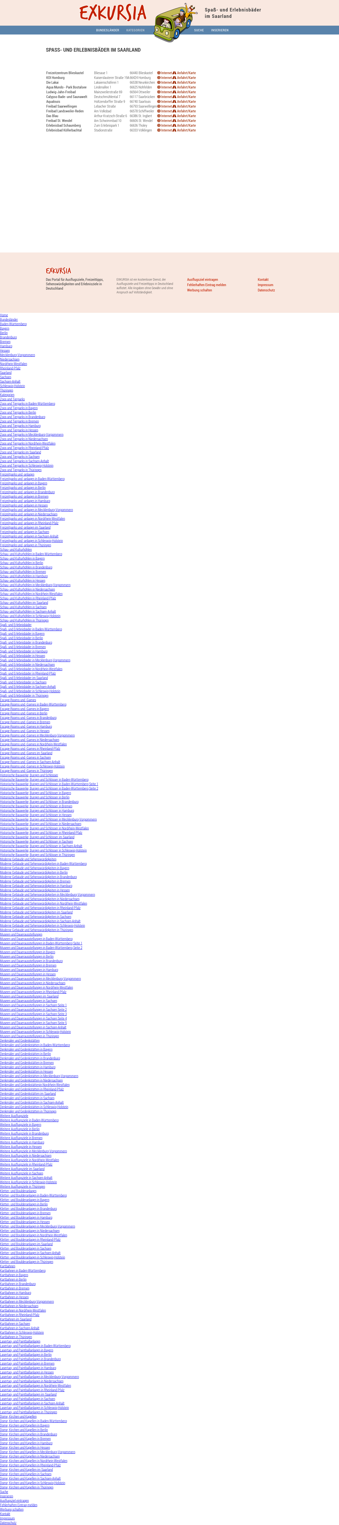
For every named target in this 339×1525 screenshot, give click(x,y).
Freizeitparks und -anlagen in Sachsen (24, 531)
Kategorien (135, 30)
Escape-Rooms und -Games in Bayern (24, 708)
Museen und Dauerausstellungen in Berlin (26, 956)
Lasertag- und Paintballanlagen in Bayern (26, 1350)
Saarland (5, 372)
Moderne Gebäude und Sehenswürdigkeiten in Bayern (34, 868)
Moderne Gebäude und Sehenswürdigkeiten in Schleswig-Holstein (42, 925)
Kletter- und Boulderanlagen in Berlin (24, 1204)
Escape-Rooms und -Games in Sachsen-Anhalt (30, 761)
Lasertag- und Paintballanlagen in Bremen (27, 1363)
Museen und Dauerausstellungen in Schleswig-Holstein (35, 1031)
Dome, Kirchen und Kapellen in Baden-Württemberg (33, 1420)
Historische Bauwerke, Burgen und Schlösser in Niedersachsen (40, 823)
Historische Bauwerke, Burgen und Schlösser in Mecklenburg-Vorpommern (48, 819)
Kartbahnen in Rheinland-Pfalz (19, 1314)
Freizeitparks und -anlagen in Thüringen (25, 545)
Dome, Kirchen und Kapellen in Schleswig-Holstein (32, 1482)
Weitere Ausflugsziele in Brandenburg (24, 1133)
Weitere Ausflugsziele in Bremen (21, 1137)
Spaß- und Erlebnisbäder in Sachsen (23, 682)
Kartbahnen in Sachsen (15, 1323)
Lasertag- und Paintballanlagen (20, 1341)
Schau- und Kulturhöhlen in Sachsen (23, 607)
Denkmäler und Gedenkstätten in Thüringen (28, 1111)
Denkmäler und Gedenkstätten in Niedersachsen (31, 1080)
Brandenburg (8, 337)
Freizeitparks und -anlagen (17, 474)
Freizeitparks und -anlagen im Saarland (25, 527)
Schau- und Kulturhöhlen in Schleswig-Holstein (30, 615)
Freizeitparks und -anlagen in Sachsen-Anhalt (29, 536)
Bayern (4, 328)
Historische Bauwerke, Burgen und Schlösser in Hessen (36, 814)
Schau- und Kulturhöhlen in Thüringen (24, 620)
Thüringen (6, 390)
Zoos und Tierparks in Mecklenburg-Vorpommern (31, 434)
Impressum (265, 284)
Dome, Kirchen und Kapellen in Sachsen (25, 1474)
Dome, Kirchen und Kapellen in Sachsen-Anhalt (30, 1478)
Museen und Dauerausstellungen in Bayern (27, 952)
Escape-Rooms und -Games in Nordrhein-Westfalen (33, 744)
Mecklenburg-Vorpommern (17, 354)
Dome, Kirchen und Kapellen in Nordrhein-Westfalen (33, 1460)
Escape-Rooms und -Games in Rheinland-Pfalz (30, 748)
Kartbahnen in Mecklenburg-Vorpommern (27, 1301)
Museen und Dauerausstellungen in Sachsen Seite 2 (33, 1009)
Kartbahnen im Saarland (15, 1319)
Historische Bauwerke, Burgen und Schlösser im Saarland (37, 837)
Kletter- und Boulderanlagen (18, 1190)
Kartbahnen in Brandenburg (18, 1283)
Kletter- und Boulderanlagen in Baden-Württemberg (33, 1195)
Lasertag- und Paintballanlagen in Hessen (27, 1372)
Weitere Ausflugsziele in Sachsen (21, 1173)
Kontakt (263, 279)
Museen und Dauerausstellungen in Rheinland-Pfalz (33, 991)
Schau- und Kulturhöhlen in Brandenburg (26, 567)
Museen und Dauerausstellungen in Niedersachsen (32, 983)
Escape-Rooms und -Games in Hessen (24, 730)
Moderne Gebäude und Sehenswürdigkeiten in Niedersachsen (39, 899)
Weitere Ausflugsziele (14, 1115)
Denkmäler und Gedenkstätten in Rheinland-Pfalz (32, 1089)
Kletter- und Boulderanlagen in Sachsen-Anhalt (30, 1252)
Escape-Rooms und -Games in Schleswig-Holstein (32, 766)
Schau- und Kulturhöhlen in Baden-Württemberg (31, 554)
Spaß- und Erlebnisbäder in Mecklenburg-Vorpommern (35, 660)
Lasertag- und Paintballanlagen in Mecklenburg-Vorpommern (39, 1376)
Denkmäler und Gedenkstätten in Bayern (26, 1049)
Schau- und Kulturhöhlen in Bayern (22, 558)
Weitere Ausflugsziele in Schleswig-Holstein (28, 1182)
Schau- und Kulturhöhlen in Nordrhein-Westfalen (31, 593)
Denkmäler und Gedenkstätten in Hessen (26, 1071)
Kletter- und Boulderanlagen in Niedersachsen (30, 1230)
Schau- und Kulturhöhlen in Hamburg (24, 576)
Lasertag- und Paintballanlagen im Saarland (28, 1394)
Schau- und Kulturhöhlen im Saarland (24, 602)
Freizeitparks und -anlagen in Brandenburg (27, 492)
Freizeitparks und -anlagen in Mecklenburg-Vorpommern (36, 509)
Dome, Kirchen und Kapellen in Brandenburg (28, 1434)
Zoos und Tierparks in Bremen (19, 421)
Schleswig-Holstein (12, 385)
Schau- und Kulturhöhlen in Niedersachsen (27, 589)
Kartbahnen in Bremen (14, 1288)
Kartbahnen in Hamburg (15, 1292)
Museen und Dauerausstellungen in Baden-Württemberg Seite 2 (41, 947)
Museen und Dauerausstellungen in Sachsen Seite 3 (33, 1014)
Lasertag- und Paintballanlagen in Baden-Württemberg (35, 1345)
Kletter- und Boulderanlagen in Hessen (25, 1221)
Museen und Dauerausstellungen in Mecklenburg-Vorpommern (40, 978)
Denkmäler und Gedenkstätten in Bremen (27, 1062)
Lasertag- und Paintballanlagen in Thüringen (28, 1412)
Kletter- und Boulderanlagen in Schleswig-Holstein (32, 1257)
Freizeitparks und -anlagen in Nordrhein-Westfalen (32, 518)
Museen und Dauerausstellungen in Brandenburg (31, 960)
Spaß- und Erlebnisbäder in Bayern (22, 633)
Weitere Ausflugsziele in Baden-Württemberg (29, 1120)
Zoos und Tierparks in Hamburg (20, 425)
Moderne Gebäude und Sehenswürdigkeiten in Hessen (35, 890)
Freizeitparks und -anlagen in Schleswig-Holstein (31, 540)
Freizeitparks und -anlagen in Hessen (24, 505)
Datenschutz (266, 290)
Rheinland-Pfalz (10, 368)
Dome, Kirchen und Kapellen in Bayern (24, 1425)
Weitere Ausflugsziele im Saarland (22, 1168)
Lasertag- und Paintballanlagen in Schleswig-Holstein (34, 1407)
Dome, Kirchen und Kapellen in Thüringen (26, 1487)
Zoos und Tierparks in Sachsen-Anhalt (24, 461)
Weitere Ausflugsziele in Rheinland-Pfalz (26, 1164)
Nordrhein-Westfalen (13, 363)
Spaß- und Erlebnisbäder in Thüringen (24, 695)
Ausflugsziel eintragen (202, 279)
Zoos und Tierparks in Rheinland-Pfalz (24, 447)
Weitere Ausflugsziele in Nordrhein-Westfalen (29, 1160)
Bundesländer (107, 30)
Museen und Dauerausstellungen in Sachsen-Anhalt (33, 1027)
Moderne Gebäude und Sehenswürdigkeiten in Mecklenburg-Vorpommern (47, 894)
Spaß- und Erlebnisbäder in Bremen (23, 646)
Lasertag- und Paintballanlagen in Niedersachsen (31, 1381)
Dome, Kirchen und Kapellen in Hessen (25, 1447)
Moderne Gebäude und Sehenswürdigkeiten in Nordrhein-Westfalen (43, 903)
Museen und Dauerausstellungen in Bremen (28, 965)
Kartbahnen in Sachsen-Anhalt (19, 1328)
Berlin (4, 332)
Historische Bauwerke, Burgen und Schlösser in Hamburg (37, 810)
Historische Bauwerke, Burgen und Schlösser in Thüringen (37, 854)
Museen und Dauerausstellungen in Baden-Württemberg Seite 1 (41, 943)
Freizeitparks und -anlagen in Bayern (23, 483)
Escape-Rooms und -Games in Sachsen (25, 757)
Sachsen (5, 377)
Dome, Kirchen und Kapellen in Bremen (25, 1438)
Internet (166, 72)
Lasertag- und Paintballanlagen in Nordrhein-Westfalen (35, 1385)
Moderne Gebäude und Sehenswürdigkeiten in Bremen (35, 881)
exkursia (113, 13)
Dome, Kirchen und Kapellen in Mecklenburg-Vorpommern (37, 1451)
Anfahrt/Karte (186, 72)
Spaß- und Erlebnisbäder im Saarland (24, 677)
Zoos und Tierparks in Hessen (19, 430)
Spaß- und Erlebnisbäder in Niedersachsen (27, 664)
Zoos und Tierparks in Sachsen (20, 456)
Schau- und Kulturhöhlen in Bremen (23, 571)
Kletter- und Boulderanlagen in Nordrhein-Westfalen (33, 1235)
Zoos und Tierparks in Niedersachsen (24, 438)
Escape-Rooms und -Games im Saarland (26, 753)
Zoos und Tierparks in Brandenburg (22, 416)
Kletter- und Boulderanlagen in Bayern (24, 1199)
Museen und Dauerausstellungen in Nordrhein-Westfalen (36, 987)
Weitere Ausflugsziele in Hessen (21, 1146)
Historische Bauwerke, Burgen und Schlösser (29, 775)
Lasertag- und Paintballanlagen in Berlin (26, 1354)
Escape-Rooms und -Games (18, 699)
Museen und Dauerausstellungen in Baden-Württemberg (36, 938)
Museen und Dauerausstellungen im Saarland (29, 996)
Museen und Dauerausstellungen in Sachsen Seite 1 (33, 1005)
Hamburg (6, 346)
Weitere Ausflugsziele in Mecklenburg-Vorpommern (33, 1151)
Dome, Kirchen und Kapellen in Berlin (24, 1429)
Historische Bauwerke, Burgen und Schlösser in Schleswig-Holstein (43, 850)
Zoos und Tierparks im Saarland (20, 452)
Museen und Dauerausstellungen (21, 934)
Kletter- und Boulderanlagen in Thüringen (26, 1261)
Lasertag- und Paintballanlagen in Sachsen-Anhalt (32, 1403)
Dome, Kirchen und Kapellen (18, 1416)
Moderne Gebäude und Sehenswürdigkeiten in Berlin (34, 872)
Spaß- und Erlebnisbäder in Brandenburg (26, 642)
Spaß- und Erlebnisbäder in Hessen (22, 655)
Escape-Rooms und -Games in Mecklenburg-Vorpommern (37, 735)
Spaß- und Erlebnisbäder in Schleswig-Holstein (30, 691)
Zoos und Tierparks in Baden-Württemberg (27, 403)
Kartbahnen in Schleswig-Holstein (22, 1332)
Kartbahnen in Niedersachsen (19, 1305)
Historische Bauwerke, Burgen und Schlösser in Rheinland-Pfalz (41, 832)
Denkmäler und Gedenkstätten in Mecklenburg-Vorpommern (39, 1075)
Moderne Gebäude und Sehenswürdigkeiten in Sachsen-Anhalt (40, 921)
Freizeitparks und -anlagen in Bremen (24, 496)
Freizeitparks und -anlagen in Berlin (23, 487)
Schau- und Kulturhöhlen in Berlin (21, 562)
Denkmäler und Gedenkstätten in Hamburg (27, 1067)
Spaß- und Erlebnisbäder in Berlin (21, 638)
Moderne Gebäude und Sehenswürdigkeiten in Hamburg (36, 885)
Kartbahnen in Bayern (14, 1275)
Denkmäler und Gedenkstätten (20, 1040)
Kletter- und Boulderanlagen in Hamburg (26, 1217)
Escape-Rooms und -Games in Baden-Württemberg (33, 704)
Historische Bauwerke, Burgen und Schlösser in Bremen (36, 806)
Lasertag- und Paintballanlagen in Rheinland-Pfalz (32, 1390)
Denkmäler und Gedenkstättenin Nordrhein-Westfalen (35, 1084)
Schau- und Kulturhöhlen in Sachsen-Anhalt (28, 611)
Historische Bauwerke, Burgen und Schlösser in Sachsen (36, 841)
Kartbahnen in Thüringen (16, 1336)
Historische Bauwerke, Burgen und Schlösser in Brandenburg (39, 801)
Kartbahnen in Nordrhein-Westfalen (23, 1310)
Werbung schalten (199, 290)
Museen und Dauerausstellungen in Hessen (28, 974)
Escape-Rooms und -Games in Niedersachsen (29, 739)
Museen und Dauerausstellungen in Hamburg (29, 969)
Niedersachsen (9, 359)
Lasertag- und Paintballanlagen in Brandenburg (30, 1359)
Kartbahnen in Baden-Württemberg (23, 1270)
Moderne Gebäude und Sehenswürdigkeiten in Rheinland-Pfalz (40, 907)
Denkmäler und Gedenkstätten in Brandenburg (30, 1058)
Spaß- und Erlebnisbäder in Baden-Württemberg (31, 629)
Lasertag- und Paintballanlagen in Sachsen (27, 1398)
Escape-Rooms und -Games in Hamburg (26, 726)
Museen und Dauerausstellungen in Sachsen (28, 1000)
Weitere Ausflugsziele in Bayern (20, 1124)
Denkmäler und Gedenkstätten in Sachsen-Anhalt (32, 1102)
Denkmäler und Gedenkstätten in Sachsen (27, 1098)
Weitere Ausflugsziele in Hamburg (22, 1142)
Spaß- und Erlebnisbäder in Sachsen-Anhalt (28, 686)
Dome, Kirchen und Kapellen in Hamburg (26, 1443)
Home (4, 315)
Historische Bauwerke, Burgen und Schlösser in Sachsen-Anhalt (41, 845)
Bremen (5, 341)
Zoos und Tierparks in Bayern (19, 408)
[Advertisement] (169, 63)
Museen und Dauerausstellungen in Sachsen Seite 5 (33, 1022)
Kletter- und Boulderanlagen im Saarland (26, 1244)
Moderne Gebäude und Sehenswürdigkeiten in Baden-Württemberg (43, 863)
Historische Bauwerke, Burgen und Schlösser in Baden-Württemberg (44, 779)
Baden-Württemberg (13, 323)
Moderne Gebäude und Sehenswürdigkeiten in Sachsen (35, 916)
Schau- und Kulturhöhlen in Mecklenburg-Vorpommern (35, 584)
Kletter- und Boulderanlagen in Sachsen (25, 1248)
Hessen (5, 350)
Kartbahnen (7, 1266)
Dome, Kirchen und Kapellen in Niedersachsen (30, 1456)
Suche (199, 30)
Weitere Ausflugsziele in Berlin (20, 1129)
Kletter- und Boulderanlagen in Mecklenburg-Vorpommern (37, 1226)
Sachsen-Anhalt (10, 381)
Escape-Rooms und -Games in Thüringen (26, 770)
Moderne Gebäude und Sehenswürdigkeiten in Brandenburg (38, 876)
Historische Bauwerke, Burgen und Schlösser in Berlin (34, 797)
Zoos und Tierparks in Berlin (18, 412)
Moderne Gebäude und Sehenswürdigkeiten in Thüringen (36, 929)
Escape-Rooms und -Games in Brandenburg (28, 717)
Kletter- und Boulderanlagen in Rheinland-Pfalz (30, 1239)
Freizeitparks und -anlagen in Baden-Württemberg (32, 478)
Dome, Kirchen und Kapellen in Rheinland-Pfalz (30, 1465)
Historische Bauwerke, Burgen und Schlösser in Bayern (35, 792)
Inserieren (220, 30)
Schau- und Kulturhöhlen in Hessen (22, 580)
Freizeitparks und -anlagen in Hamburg (25, 500)
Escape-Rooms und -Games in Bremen (25, 722)
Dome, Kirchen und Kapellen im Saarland (26, 1469)
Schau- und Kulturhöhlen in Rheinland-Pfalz (28, 598)
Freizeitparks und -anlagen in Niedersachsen (28, 514)
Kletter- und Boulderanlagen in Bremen (25, 1213)
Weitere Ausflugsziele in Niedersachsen (25, 1155)
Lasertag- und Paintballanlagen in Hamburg (28, 1367)
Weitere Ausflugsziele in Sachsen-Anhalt (26, 1177)
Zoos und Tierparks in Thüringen (20, 469)
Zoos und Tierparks (12, 399)
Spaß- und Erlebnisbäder (16, 624)
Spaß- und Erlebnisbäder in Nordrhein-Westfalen (31, 669)
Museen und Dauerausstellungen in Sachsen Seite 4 (33, 1018)
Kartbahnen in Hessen (14, 1297)
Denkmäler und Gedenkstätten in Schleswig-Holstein (34, 1106)
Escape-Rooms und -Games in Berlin (23, 713)
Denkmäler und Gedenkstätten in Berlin (25, 1053)
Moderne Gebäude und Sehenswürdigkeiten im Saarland (36, 912)
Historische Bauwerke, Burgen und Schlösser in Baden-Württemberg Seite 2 (49, 788)
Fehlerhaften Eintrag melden (206, 284)
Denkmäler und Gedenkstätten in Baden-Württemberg (35, 1044)
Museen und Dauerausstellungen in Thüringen (29, 1036)
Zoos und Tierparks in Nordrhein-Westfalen (27, 443)
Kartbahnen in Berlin (13, 1279)
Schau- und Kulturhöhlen (16, 549)
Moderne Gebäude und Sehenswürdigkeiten (28, 859)
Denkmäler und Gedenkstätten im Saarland (28, 1093)
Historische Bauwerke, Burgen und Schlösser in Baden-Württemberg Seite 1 (49, 784)
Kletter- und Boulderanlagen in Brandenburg (28, 1208)
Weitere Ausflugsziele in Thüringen (22, 1186)
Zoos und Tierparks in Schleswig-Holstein (26, 465)
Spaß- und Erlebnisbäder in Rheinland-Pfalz (28, 673)
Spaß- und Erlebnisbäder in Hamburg (23, 651)
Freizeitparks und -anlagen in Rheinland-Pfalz (29, 523)
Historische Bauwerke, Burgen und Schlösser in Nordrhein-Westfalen (44, 828)
